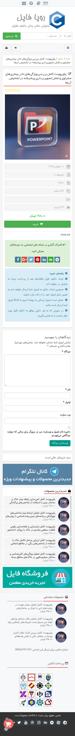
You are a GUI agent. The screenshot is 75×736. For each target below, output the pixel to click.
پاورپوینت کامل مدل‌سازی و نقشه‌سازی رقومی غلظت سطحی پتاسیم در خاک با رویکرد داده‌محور (31, 528)
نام (67, 390)
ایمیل (66, 402)
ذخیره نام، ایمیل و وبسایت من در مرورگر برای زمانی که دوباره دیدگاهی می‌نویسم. (38, 433)
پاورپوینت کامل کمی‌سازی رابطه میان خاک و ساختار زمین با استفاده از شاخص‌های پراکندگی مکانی (32, 501)
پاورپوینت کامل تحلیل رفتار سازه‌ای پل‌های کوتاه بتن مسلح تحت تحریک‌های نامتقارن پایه (30, 620)
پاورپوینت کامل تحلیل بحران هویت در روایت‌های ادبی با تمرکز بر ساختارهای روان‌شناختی (33, 606)
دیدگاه (66, 352)
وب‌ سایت (65, 415)
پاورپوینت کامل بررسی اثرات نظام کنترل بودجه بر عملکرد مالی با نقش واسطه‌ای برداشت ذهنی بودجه (32, 634)
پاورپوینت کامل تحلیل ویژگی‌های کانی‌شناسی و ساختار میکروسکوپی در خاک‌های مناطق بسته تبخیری (32, 555)
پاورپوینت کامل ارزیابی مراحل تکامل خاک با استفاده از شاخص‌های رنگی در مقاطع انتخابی (33, 542)
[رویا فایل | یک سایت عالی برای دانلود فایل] (37, 20)
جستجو (10, 36)
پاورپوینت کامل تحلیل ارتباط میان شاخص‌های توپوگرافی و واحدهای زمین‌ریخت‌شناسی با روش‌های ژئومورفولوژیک (30, 514)
